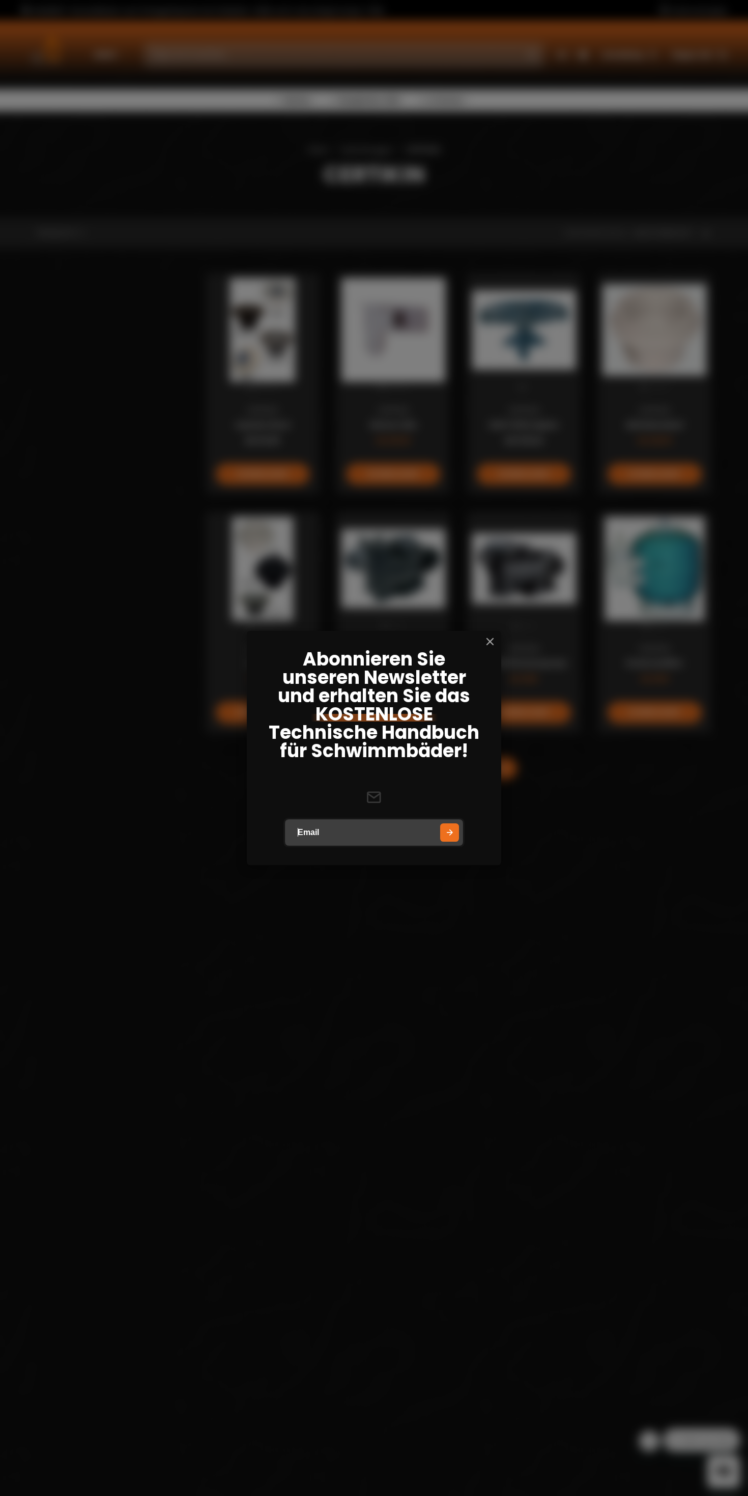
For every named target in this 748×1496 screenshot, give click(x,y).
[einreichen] (449, 832)
